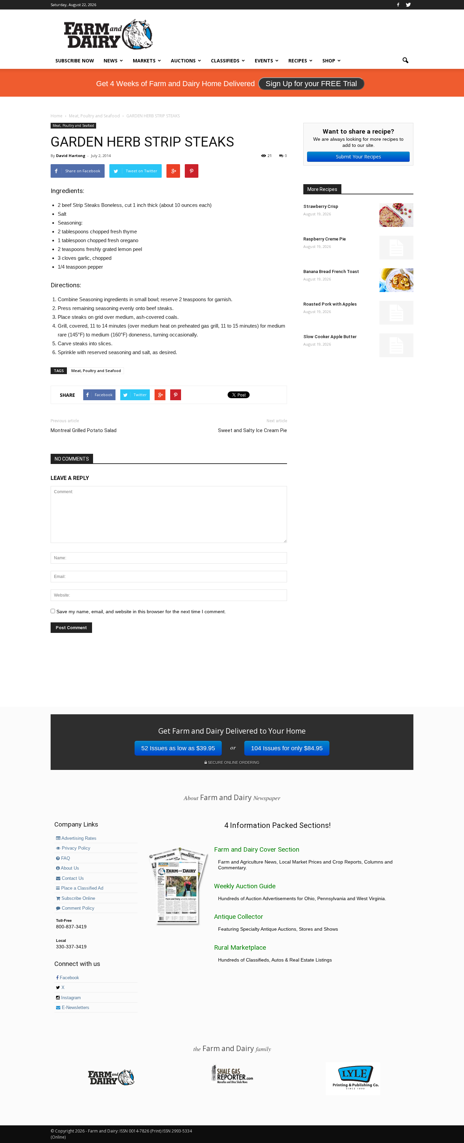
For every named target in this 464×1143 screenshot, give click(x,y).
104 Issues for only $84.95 (287, 748)
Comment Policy (77, 908)
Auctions (183, 60)
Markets (144, 60)
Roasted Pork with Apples (330, 304)
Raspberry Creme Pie (324, 238)
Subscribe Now (74, 60)
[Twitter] (408, 5)
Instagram (70, 997)
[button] (405, 61)
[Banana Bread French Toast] (396, 280)
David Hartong (70, 155)
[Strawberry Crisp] (396, 215)
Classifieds (225, 60)
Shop (328, 60)
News (111, 60)
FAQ (65, 858)
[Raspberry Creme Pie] (396, 247)
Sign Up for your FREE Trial (311, 83)
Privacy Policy (75, 848)
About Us (69, 868)
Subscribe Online (77, 898)
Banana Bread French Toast (331, 271)
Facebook (68, 977)
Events (264, 60)
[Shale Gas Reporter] (232, 1082)
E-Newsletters (74, 1007)
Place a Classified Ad (81, 888)
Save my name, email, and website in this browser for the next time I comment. (141, 611)
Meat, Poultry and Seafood (73, 125)
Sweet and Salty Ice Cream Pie (252, 430)
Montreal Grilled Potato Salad (84, 430)
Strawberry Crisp (320, 206)
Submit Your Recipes (358, 156)
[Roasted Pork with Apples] (396, 313)
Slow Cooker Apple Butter (330, 336)
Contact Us (72, 878)
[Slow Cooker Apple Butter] (396, 345)
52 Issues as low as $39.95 (178, 748)
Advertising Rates (78, 838)
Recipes (297, 60)
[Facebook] (398, 5)
